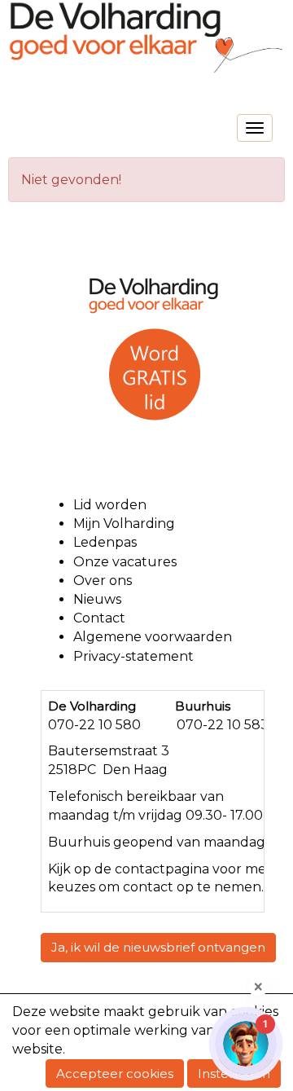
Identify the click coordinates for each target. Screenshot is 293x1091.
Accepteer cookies (114, 1073)
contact (140, 869)
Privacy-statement (133, 656)
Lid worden (109, 505)
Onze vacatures (126, 562)
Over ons (102, 580)
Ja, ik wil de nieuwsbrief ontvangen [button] (158, 947)
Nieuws (97, 599)
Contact (99, 618)
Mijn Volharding (124, 523)
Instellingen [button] (234, 1073)
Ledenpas (105, 542)
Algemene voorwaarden (154, 636)
